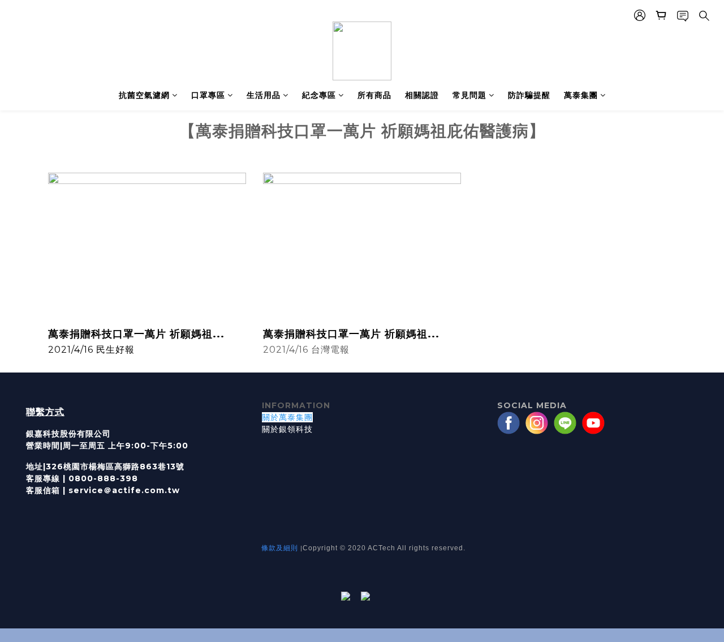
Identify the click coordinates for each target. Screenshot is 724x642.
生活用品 (264, 95)
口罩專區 (208, 95)
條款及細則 (279, 547)
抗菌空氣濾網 (144, 95)
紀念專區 (319, 95)
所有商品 (374, 95)
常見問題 (469, 95)
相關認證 (422, 95)
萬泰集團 (581, 95)
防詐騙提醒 (529, 95)
